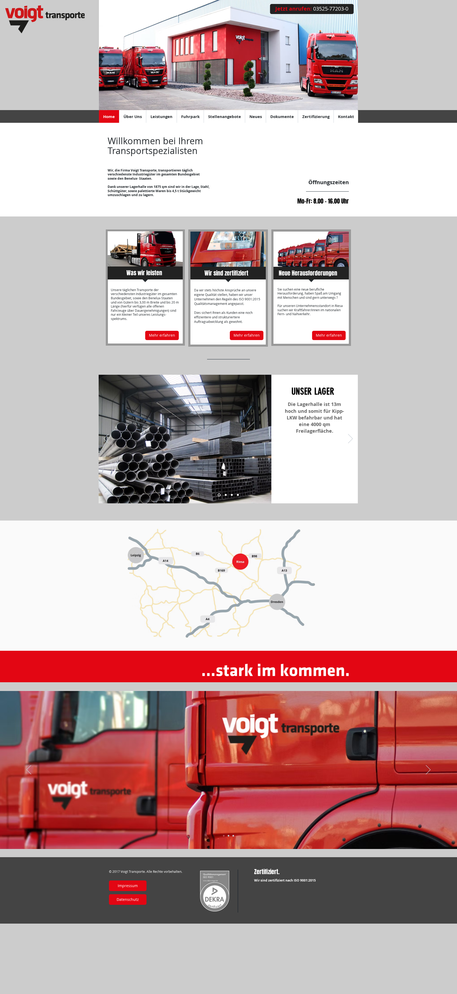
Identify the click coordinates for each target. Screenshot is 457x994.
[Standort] (226, 495)
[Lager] (219, 495)
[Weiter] (350, 439)
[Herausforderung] (238, 495)
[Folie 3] (224, 836)
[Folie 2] (233, 836)
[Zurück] (106, 439)
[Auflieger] (232, 495)
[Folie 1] (228, 836)
